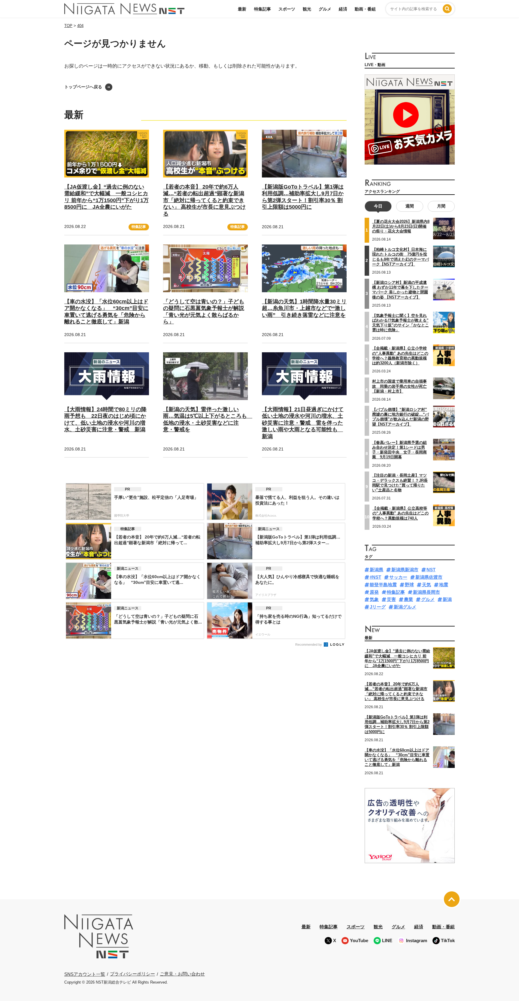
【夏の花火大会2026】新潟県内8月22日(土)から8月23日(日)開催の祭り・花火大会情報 (400, 226)
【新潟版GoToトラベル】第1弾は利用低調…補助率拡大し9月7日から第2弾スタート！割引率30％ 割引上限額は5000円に (397, 724)
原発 (374, 592)
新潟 (447, 599)
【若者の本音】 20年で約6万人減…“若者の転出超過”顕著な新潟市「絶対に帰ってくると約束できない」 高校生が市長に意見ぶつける (204, 200)
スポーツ (286, 9)
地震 (443, 584)
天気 (426, 584)
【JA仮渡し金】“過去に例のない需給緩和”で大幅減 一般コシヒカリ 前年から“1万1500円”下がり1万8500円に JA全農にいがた (397, 658)
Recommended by (309, 644)
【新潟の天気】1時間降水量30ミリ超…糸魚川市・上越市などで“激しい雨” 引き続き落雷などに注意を (304, 308)
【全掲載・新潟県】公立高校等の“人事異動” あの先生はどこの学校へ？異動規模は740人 (400, 513)
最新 (242, 9)
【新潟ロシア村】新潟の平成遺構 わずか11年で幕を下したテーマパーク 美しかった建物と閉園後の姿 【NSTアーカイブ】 (400, 289)
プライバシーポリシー (132, 973)
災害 (391, 599)
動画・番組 (365, 9)
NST (431, 569)
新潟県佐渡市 (428, 577)
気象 (374, 599)
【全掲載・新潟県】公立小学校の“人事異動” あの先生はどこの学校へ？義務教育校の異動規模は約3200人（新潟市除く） (400, 355)
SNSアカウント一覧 (84, 974)
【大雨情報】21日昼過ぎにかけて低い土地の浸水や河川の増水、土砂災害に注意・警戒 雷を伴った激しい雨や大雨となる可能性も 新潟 (303, 422)
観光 (307, 9)
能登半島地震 (383, 584)
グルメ (325, 9)
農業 (408, 599)
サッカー (398, 577)
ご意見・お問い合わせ (182, 973)
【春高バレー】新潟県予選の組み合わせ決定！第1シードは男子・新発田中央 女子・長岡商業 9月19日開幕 (399, 450)
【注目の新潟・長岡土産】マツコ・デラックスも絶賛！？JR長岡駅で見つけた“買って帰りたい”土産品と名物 (400, 482)
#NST (375, 577)
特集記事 (262, 9)
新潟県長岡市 (426, 592)
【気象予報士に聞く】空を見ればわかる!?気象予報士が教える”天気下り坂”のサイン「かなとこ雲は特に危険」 (400, 322)
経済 (343, 9)
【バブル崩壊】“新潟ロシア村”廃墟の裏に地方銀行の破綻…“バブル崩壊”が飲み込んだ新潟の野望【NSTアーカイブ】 (400, 416)
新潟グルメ (405, 606)
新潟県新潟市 (404, 569)
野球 (409, 584)
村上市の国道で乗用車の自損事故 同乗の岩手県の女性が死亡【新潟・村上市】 (399, 386)
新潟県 (376, 569)
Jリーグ (378, 606)
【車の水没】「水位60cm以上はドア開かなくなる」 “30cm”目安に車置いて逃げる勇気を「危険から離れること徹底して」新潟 (397, 757)
